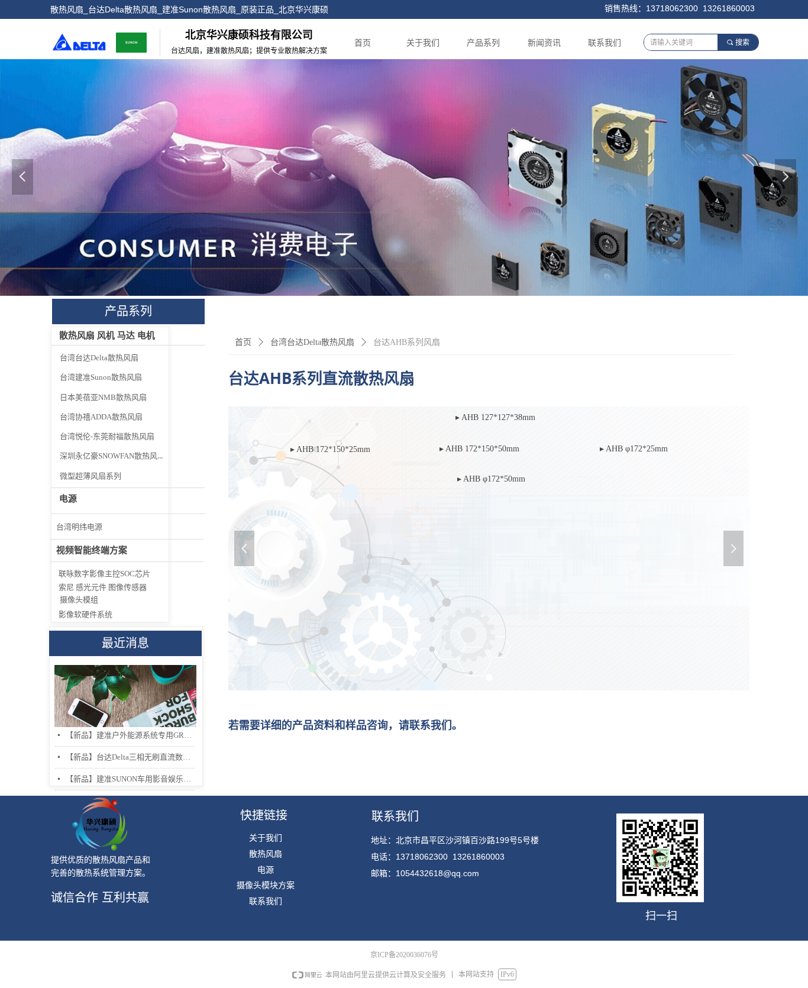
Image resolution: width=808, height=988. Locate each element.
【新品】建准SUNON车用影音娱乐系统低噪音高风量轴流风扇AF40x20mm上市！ (130, 778)
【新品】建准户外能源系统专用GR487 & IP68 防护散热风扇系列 (130, 735)
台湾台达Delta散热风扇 (312, 342)
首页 (243, 342)
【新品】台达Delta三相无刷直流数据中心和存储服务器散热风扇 (130, 757)
